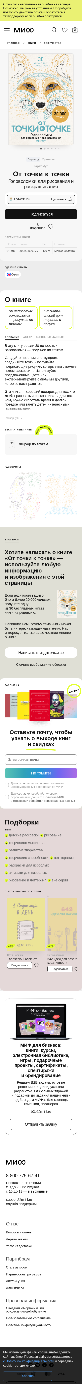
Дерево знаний (17, 1239)
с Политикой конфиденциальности (28, 1361)
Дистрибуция (15, 1281)
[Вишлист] (65, 31)
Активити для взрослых (28, 873)
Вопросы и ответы (19, 1232)
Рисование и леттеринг (27, 880)
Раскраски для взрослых (29, 865)
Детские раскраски (24, 835)
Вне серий (60, 880)
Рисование (53, 835)
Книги (32, 43)
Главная (13, 43)
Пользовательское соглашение (28, 1318)
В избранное (37, 226)
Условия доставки (19, 1246)
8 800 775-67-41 (23, 1175)
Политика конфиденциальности (29, 1325)
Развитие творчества (26, 850)
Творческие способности (28, 858)
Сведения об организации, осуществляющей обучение (26, 1310)
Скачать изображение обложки (41, 665)
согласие (23, 783)
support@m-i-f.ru (19, 1200)
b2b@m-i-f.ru (41, 1111)
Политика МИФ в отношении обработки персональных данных (43, 798)
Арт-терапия (64, 858)
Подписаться (41, 214)
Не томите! (41, 773)
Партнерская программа (23, 1274)
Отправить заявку (41, 1124)
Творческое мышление (27, 843)
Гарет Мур (41, 166)
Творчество (53, 43)
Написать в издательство (41, 652)
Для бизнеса (15, 1288)
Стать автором (16, 1267)
